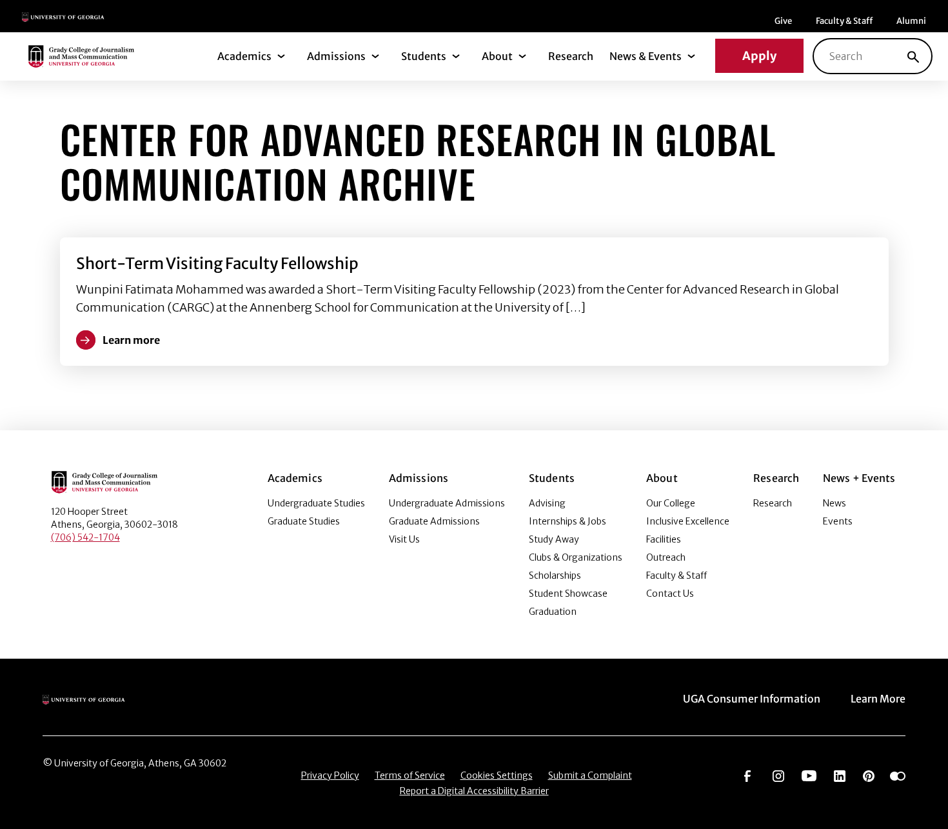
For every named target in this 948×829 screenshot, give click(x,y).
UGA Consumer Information (751, 698)
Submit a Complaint (590, 775)
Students (423, 56)
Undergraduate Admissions (447, 503)
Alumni (911, 20)
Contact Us (670, 593)
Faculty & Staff (844, 20)
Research (570, 56)
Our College (670, 503)
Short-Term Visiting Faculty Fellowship (217, 264)
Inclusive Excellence (687, 521)
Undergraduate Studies (316, 503)
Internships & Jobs (567, 521)
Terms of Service (410, 775)
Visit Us (404, 539)
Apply (759, 55)
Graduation (553, 611)
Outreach (666, 557)
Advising (547, 503)
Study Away (554, 539)
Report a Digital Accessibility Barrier (474, 791)
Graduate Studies (304, 521)
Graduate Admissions (434, 521)
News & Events (645, 56)
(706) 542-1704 (85, 537)
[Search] (913, 56)
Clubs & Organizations (575, 557)
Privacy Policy (330, 775)
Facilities (663, 539)
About (497, 56)
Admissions (336, 56)
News (834, 503)
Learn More (878, 698)
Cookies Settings (496, 775)
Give (783, 20)
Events (838, 521)
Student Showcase (568, 593)
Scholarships (555, 575)
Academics (244, 56)
